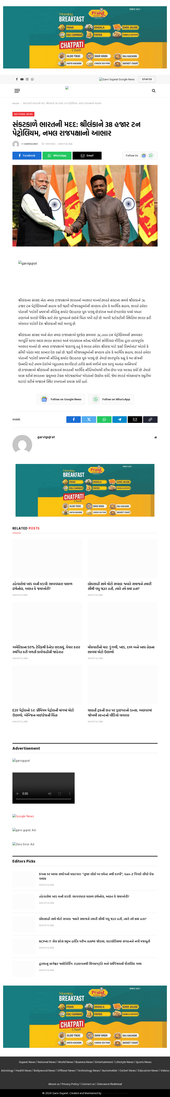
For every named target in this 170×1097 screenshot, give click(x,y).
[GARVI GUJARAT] (85, 91)
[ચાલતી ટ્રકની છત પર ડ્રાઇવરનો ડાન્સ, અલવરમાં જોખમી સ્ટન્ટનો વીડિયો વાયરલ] (123, 685)
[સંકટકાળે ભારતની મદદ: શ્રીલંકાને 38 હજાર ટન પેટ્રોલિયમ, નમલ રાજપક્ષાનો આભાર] (85, 245)
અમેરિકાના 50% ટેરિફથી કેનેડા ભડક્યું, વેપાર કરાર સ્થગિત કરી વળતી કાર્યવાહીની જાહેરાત (46, 649)
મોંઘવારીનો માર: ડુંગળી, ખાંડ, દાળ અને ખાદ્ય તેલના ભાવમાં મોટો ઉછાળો (121, 649)
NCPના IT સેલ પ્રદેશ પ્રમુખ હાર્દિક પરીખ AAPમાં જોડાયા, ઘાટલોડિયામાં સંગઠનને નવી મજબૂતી (94, 941)
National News (23, 114)
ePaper (147, 79)
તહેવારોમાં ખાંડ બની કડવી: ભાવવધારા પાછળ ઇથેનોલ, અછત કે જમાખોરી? (42, 586)
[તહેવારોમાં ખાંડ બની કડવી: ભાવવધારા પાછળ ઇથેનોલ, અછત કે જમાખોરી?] (47, 558)
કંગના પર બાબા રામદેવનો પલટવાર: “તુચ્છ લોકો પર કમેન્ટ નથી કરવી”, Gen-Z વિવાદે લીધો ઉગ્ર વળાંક (96, 876)
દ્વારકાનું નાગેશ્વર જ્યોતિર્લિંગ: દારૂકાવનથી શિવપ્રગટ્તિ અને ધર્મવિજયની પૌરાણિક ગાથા (90, 964)
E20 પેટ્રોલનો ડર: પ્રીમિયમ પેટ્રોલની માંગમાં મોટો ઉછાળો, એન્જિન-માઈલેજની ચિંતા (43, 712)
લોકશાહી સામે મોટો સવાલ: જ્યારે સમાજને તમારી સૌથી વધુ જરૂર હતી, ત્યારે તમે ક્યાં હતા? (119, 586)
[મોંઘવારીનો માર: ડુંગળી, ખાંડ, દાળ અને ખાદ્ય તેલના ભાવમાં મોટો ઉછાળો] (123, 621)
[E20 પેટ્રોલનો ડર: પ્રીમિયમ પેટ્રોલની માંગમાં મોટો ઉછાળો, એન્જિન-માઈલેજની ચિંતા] (47, 685)
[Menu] (17, 90)
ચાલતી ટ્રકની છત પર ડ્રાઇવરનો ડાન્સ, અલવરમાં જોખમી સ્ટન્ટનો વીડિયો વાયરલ (120, 712)
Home (15, 103)
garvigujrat (31, 143)
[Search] (153, 90)
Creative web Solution (115, 1093)
